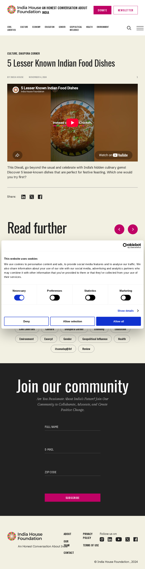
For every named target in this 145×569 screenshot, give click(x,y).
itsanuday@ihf (63, 349)
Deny (26, 321)
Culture (24, 26)
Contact (69, 552)
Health (89, 26)
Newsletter (126, 10)
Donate (102, 10)
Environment (103, 26)
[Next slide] (133, 229)
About (67, 534)
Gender (62, 26)
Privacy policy (87, 536)
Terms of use (91, 545)
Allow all (118, 321)
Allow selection (72, 321)
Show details (126, 310)
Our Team (66, 543)
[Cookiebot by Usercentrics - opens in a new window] (125, 245)
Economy (36, 26)
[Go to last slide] (119, 229)
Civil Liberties (11, 28)
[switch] (55, 297)
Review (86, 349)
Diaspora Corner (29, 53)
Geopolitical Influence (76, 28)
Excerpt (48, 339)
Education (49, 26)
